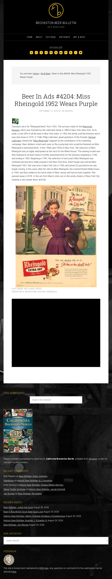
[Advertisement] (56, 333)
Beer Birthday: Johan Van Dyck (18, 507)
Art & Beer (29, 289)
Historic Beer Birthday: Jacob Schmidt (47, 489)
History (42, 292)
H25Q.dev (43, 568)
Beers (39, 289)
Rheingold (52, 292)
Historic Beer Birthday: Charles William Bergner (41, 485)
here (14, 571)
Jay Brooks (9, 493)
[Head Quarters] (9, 564)
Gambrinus (9, 480)
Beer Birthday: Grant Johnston (33, 476)
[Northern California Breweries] (18, 451)
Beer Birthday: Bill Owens (30, 493)
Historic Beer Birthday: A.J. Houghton (34, 480)
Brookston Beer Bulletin (56, 23)
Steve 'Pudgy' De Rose (14, 489)
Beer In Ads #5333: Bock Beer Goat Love (23, 512)
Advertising (31, 292)
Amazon (93, 459)
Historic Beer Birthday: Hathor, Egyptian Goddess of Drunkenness (34, 516)
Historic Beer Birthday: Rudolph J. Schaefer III (25, 520)
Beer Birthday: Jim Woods (16, 525)
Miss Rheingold (41, 140)
